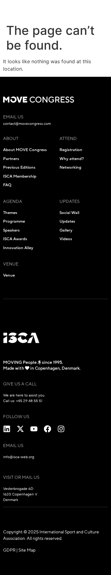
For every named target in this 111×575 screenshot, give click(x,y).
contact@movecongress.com (27, 123)
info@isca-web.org (18, 456)
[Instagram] (61, 429)
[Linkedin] (6, 429)
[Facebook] (47, 429)
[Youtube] (34, 429)
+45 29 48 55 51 (29, 400)
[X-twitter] (20, 429)
